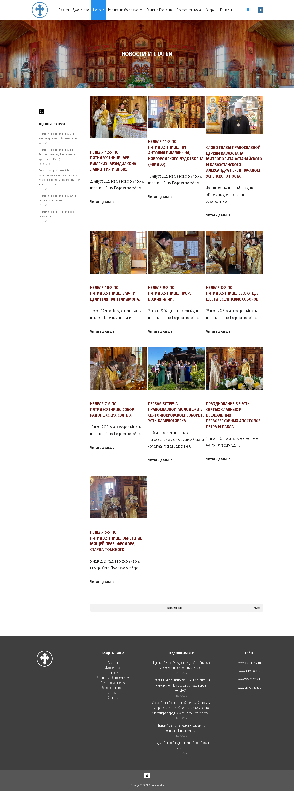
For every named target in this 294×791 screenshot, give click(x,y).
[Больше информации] (248, 10)
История (113, 692)
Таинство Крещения (113, 682)
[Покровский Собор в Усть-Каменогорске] (40, 10)
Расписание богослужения (113, 677)
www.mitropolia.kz (249, 670)
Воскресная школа (112, 687)
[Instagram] (260, 10)
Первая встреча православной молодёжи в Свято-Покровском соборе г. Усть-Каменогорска (176, 412)
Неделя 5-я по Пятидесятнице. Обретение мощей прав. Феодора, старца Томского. (116, 540)
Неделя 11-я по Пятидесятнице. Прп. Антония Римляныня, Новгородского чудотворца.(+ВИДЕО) (176, 152)
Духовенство (113, 667)
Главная (113, 662)
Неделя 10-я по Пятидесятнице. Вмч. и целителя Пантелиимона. (115, 293)
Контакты (113, 697)
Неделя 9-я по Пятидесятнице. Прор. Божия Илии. (169, 293)
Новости (113, 672)
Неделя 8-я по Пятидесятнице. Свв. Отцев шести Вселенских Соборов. (233, 293)
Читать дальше (102, 201)
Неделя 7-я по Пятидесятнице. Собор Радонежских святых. (112, 409)
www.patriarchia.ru (249, 662)
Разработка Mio (156, 785)
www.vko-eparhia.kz (250, 679)
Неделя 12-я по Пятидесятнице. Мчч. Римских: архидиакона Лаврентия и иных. (113, 160)
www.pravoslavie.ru (249, 687)
